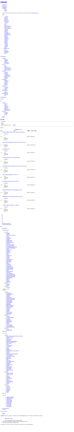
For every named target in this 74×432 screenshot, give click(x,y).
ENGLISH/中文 (6, 51)
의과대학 (8, 284)
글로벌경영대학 (9, 240)
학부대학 (8, 365)
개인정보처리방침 (5, 408)
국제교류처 (8, 346)
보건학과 (8, 318)
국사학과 (8, 237)
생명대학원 (8, 319)
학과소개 (6, 17)
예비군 (7, 379)
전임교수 (6, 66)
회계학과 (8, 280)
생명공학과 (8, 252)
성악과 (7, 253)
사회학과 (8, 251)
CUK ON (8, 338)
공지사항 (6, 45)
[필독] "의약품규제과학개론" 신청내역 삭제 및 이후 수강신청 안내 (14, 142)
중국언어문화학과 (9, 269)
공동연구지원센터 (9, 374)
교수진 (3, 64)
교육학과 (8, 296)
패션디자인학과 (9, 312)
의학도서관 (8, 382)
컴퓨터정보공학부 (9, 271)
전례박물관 (8, 390)
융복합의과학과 (9, 321)
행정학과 (8, 278)
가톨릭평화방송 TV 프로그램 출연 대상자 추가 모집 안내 (12, 196)
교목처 (7, 344)
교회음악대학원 (9, 330)
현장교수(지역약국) (7, 28)
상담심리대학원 (9, 302)
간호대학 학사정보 (9, 373)
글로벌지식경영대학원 (10, 298)
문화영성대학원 (9, 300)
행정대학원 (8, 314)
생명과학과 (8, 303)
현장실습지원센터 (9, 369)
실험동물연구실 (9, 378)
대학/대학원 (4, 228)
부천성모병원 (8, 402)
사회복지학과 (8, 250)
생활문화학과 (8, 304)
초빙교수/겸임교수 (7, 26)
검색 (14, 125)
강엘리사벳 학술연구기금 (11, 342)
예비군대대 (8, 357)
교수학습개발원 (9, 345)
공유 (3, 117)
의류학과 (8, 263)
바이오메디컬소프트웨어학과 (11, 246)
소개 (5, 49)
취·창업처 (8, 363)
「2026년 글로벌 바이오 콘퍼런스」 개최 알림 (10, 205)
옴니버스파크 (8, 380)
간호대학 (8, 285)
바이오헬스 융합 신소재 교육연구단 (12, 350)
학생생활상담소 (9, 367)
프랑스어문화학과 (9, 273)
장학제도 (6, 43)
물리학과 (8, 243)
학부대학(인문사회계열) (10, 274)
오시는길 (4, 409)
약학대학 (8, 258)
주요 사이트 (4, 331)
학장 (5, 65)
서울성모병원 (8, 399)
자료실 (5, 47)
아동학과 (8, 257)
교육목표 (6, 18)
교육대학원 (8, 295)
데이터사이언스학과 (10, 242)
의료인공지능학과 (9, 306)
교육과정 (6, 30)
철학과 (7, 270)
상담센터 (8, 352)
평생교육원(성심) (9, 364)
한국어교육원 (8, 368)
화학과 (7, 279)
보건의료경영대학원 (10, 317)
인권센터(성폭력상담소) (10, 356)
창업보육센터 (8, 362)
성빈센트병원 (8, 405)
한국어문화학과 (9, 277)
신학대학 (8, 287)
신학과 (7, 329)
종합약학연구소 (6, 48)
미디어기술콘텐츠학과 (10, 244)
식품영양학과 (8, 255)
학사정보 (6, 35)
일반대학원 (8, 307)
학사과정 (6, 29)
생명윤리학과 (8, 320)
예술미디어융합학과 (10, 305)
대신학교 (8, 385)
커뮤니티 (6, 44)
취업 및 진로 (6, 20)
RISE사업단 (8, 340)
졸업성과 (6, 19)
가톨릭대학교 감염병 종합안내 (11, 341)
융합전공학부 (8, 261)
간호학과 (8, 316)
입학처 (7, 359)
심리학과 (8, 256)
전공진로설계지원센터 (10, 361)
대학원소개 (6, 38)
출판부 (7, 391)
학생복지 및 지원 (7, 34)
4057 (16, 420)
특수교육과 (8, 272)
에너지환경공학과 (9, 259)
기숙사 (7, 347)
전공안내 (6, 16)
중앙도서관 (8, 360)
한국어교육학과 (9, 313)
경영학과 (8, 233)
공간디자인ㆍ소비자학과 (10, 235)
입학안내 (6, 36)
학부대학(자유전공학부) (10, 276)
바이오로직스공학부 (10, 245)
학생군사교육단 (9, 366)
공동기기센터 (8, 343)
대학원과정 (6, 37)
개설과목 (6, 31)
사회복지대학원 (9, 301)
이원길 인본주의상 (9, 337)
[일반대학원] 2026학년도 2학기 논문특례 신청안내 (11, 157)
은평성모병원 (8, 403)
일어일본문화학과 (9, 267)
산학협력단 (8, 377)
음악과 (7, 262)
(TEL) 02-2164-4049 (7, 420)
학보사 (7, 392)
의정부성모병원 (9, 401)
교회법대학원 (8, 297)
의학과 (7, 323)
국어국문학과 (8, 238)
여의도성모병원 (9, 400)
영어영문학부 (8, 260)
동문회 (7, 348)
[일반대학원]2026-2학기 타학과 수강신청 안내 (10, 181)
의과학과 (8, 322)
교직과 (7, 236)
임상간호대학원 (9, 324)
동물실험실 (8, 349)
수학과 (7, 254)
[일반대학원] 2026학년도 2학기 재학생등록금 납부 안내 (12, 189)
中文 (5, 53)
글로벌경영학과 (9, 241)
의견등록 (6, 46)
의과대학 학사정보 (9, 381)
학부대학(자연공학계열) (10, 275)
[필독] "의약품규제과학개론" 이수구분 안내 (10, 174)
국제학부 (8, 239)
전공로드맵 (6, 32)
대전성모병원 (8, 406)
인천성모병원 (8, 404)
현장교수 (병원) (7, 27)
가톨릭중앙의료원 (9, 398)
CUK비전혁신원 (9, 339)
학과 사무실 (6, 21)
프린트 (3, 116)
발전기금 (8, 351)
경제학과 (8, 234)
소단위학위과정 (7, 33)
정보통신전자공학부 (10, 268)
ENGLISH (6, 52)
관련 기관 (4, 393)
